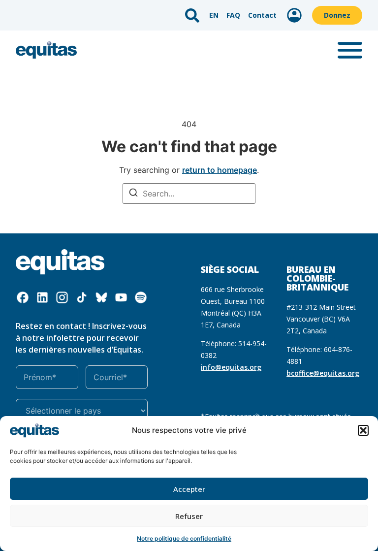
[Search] (133, 194)
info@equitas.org (231, 367)
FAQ (233, 15)
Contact (262, 15)
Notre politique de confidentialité (184, 538)
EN (214, 15)
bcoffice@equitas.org (322, 373)
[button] (363, 430)
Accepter (189, 489)
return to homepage (219, 170)
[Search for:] (189, 193)
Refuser (189, 516)
